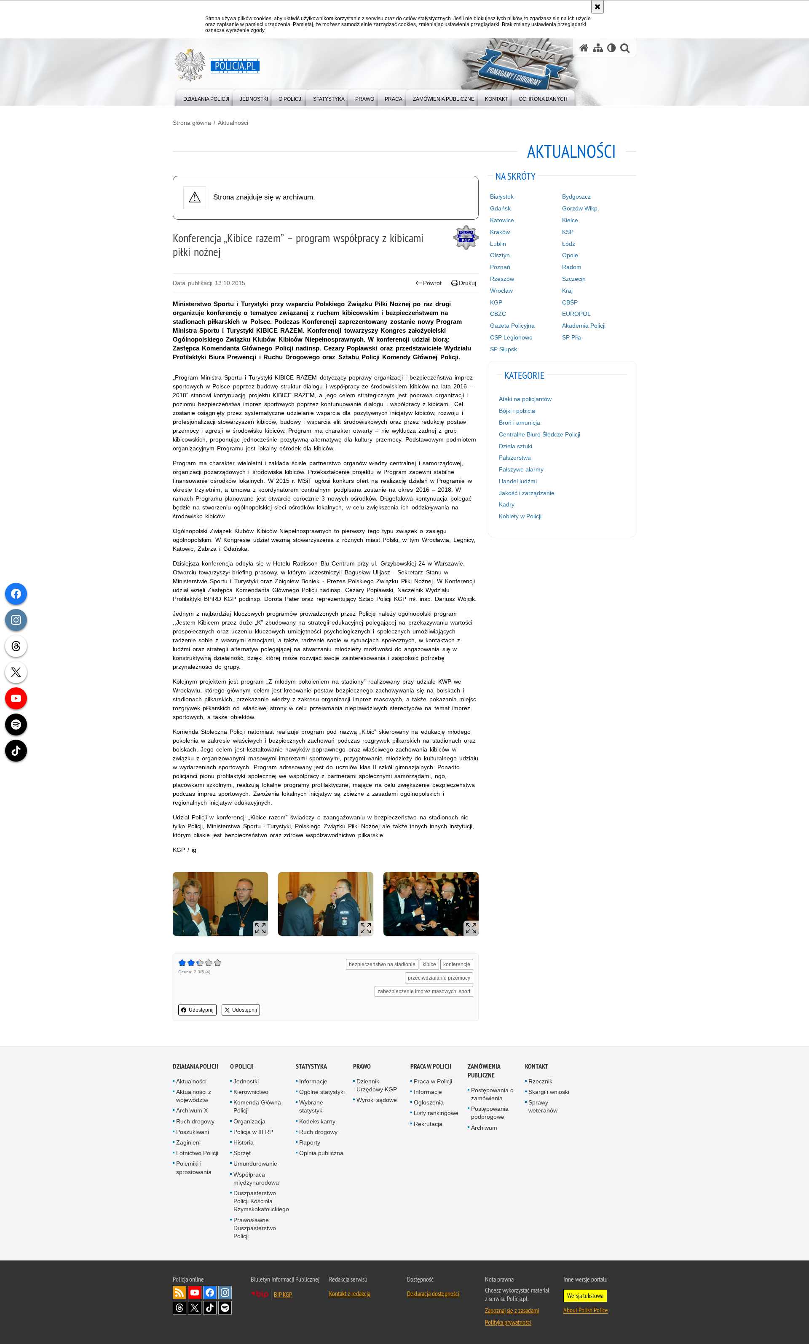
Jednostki (246, 1081)
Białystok (502, 196)
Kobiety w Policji (520, 516)
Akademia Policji (583, 325)
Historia (243, 1142)
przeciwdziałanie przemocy (439, 978)
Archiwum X (192, 1110)
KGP (496, 302)
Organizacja (249, 1121)
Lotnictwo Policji (197, 1153)
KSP (567, 232)
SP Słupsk (503, 349)
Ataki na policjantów (525, 399)
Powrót (432, 283)
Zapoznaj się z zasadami (512, 1310)
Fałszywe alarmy (521, 469)
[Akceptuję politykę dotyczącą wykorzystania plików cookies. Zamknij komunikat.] (597, 6)
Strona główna (192, 122)
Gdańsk (500, 208)
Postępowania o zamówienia (492, 1094)
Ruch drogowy (195, 1121)
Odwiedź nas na (194, 1292)
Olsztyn (500, 255)
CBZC (498, 313)
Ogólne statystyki (322, 1091)
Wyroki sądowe (376, 1099)
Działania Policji (195, 1066)
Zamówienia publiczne (484, 1071)
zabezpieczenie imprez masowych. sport (424, 991)
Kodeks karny (317, 1121)
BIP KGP (283, 1294)
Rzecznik (540, 1081)
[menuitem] (206, 97)
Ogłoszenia (429, 1102)
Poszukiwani (192, 1132)
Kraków (500, 232)
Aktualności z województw (193, 1095)
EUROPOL (576, 313)
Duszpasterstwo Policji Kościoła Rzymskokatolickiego (261, 1201)
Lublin (498, 243)
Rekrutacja (428, 1123)
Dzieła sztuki (515, 446)
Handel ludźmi (518, 481)
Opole (570, 255)
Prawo (362, 1066)
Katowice (502, 220)
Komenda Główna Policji (257, 1106)
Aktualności (233, 122)
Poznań (500, 267)
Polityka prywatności (508, 1322)
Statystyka (311, 1066)
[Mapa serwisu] (598, 48)
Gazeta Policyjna (512, 325)
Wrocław (501, 290)
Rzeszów (502, 278)
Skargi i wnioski (548, 1091)
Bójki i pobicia (517, 410)
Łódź (568, 243)
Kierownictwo (250, 1091)
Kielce (570, 220)
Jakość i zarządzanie (527, 493)
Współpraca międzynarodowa (256, 1178)
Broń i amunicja (519, 422)
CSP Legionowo (511, 337)
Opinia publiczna (321, 1153)
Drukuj (467, 283)
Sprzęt (242, 1153)
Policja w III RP (253, 1132)
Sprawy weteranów (542, 1106)
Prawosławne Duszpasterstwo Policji (254, 1228)
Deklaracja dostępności (433, 1293)
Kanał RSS (179, 1292)
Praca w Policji (430, 1066)
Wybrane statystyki (311, 1106)
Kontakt (536, 1066)
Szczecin (574, 278)
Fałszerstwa (515, 457)
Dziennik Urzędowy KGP (376, 1085)
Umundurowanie (255, 1163)
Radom (571, 267)
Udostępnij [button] (201, 1010)
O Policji (242, 1066)
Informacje (313, 1081)
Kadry (506, 504)
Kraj (567, 290)
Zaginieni (188, 1142)
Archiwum (484, 1127)
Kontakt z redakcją (349, 1293)
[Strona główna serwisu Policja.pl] (584, 48)
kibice (429, 964)
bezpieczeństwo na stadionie (382, 964)
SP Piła (571, 337)
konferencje (456, 964)
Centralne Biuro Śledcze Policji (539, 434)
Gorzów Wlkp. (580, 208)
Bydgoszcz (576, 196)
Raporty (309, 1142)
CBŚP (570, 302)
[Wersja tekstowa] (611, 48)
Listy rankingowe (436, 1113)
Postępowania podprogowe (490, 1112)
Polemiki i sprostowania (194, 1167)
